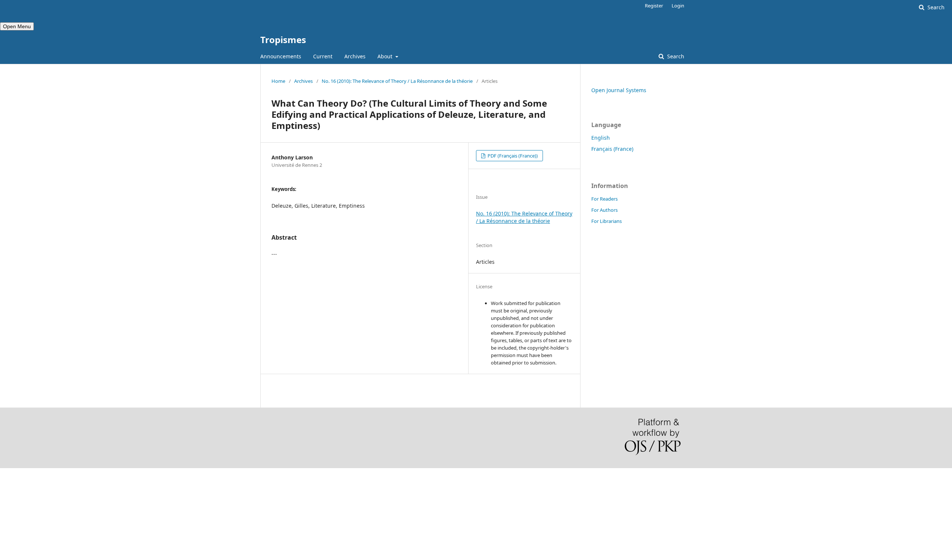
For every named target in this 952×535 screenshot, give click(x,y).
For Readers (604, 198)
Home (278, 81)
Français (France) (612, 148)
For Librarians (606, 221)
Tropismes (283, 39)
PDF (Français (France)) (512, 155)
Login (678, 5)
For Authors (604, 210)
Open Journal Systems (618, 90)
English (600, 137)
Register (654, 5)
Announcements (280, 56)
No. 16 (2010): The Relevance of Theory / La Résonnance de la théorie (397, 81)
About (385, 56)
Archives (355, 56)
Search (675, 56)
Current (322, 56)
